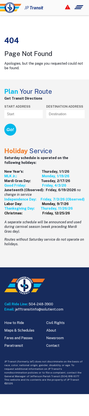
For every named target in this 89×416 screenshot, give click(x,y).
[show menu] (74, 7)
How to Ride (14, 323)
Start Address (17, 106)
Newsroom (55, 338)
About (51, 330)
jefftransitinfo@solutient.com (39, 309)
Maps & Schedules (19, 330)
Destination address (64, 106)
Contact (52, 346)
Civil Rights (55, 323)
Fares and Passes (18, 338)
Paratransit (13, 346)
